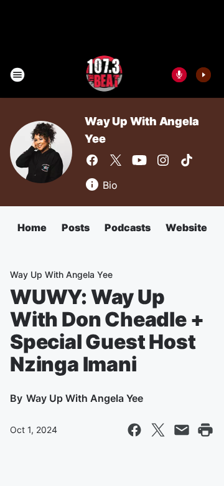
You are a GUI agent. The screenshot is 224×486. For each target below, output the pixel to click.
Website (186, 227)
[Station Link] (103, 75)
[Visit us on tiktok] (186, 160)
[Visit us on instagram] (163, 160)
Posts (76, 227)
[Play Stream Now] (203, 74)
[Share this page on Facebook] (134, 430)
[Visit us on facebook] (92, 160)
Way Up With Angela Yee (61, 274)
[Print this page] (205, 430)
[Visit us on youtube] (139, 160)
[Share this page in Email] (181, 430)
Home (32, 227)
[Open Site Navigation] (17, 74)
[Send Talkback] (179, 74)
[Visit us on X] (115, 160)
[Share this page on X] (158, 430)
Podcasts (128, 227)
